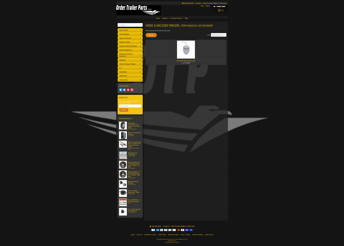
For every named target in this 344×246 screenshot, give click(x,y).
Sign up (208, 6)
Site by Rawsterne (172, 240)
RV (120, 68)
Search (133, 234)
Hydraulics (122, 60)
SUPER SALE (123, 76)
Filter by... (151, 35)
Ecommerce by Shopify (174, 242)
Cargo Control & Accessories (128, 46)
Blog (186, 18)
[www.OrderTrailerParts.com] (138, 10)
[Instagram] (132, 89)
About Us (140, 234)
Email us (198, 3)
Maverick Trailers (173, 234)
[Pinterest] (128, 89)
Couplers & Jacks (124, 42)
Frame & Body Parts (125, 50)
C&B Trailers (162, 234)
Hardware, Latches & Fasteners (126, 55)
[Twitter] (120, 89)
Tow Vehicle (123, 72)
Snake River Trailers (150, 234)
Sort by (209, 35)
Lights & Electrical (125, 38)
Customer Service (176, 18)
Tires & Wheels (124, 34)
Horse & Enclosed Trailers (127, 64)
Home (158, 18)
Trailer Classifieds (197, 234)
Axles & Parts (123, 30)
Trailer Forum (209, 234)
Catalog (164, 18)
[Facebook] (124, 89)
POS (166, 242)
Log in (202, 6)
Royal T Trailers (185, 234)
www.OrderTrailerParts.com (171, 239)
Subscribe (123, 110)
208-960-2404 (187, 3)
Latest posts (123, 80)
